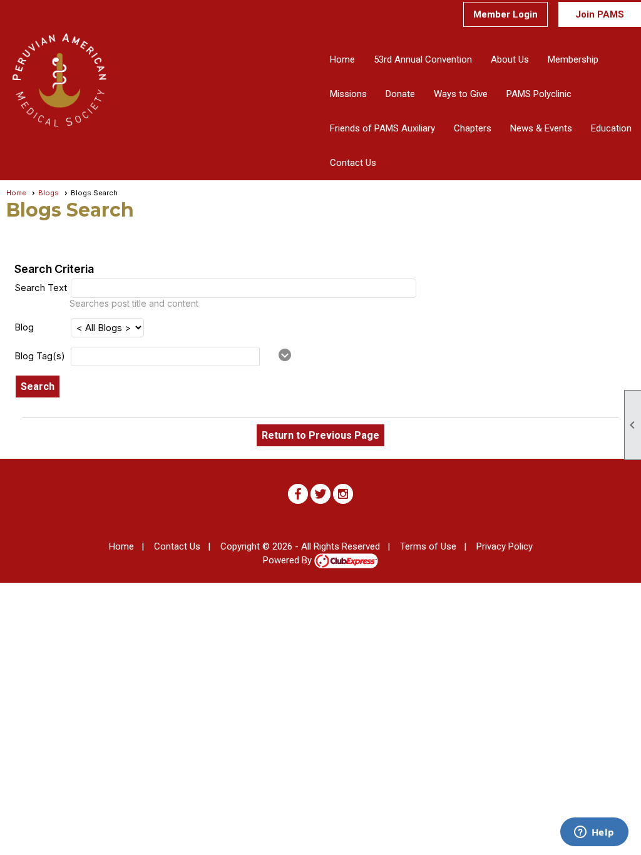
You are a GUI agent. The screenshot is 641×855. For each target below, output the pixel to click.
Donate (400, 94)
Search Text (40, 288)
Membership (573, 59)
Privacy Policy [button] (504, 546)
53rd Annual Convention (423, 59)
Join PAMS (599, 14)
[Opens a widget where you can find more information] (594, 833)
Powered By (288, 560)
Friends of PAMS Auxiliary (382, 128)
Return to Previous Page (320, 435)
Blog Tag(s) (39, 356)
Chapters (472, 128)
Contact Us (353, 162)
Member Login (505, 14)
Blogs (48, 192)
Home (342, 59)
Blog (24, 327)
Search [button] (37, 386)
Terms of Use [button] (428, 546)
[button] (510, 60)
